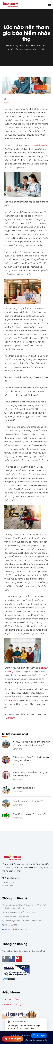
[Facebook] (12, 959)
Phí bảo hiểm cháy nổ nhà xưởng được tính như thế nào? (31, 774)
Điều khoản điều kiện (12, 1004)
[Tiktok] (5, 959)
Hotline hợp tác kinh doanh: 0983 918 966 (23, 920)
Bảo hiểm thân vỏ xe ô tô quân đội (29, 814)
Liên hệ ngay (14, 1038)
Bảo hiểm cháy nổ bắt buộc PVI (28, 800)
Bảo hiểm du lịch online (24, 787)
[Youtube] (19, 959)
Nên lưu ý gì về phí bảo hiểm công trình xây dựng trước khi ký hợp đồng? (31, 743)
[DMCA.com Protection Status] (8, 979)
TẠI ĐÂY (11, 718)
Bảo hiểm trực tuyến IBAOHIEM (20, 45)
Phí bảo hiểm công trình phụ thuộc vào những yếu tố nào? (31, 759)
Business (41, 45)
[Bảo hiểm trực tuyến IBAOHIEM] (10, 4)
